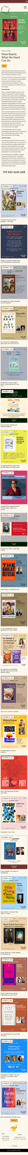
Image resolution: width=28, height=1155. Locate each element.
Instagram (14, 1145)
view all (14, 1120)
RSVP (4, 66)
